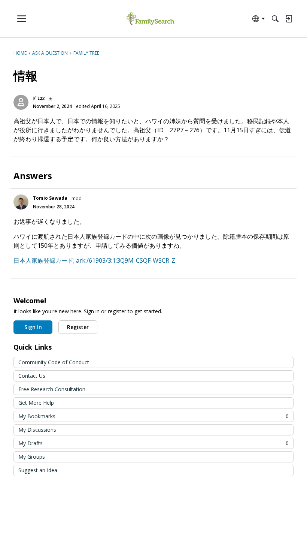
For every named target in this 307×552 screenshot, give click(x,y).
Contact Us (31, 375)
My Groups (31, 456)
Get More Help (36, 402)
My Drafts (153, 443)
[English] (150, 19)
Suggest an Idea (37, 470)
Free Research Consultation (51, 389)
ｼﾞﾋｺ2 (39, 98)
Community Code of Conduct (53, 362)
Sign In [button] (33, 327)
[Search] (275, 18)
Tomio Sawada (50, 198)
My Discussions (37, 429)
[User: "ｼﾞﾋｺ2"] (20, 102)
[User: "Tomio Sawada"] (20, 201)
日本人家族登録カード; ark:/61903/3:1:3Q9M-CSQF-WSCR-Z (94, 260)
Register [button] (78, 327)
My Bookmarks (153, 416)
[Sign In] (288, 18)
